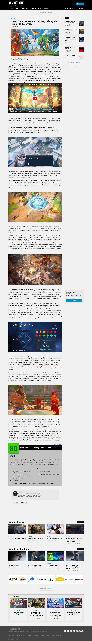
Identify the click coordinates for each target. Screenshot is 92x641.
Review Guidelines (57, 444)
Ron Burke (15, 26)
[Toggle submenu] (14, 8)
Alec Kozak (68, 42)
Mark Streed (37, 618)
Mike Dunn (19, 615)
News (9, 563)
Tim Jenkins (50, 541)
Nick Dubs (68, 57)
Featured (71, 18)
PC (26, 502)
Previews (18, 610)
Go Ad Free (50, 12)
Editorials (49, 563)
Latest (67, 18)
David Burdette (69, 32)
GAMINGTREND (14, 639)
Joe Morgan (68, 24)
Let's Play (22, 502)
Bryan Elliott (69, 50)
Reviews (13, 18)
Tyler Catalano (70, 543)
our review (54, 65)
